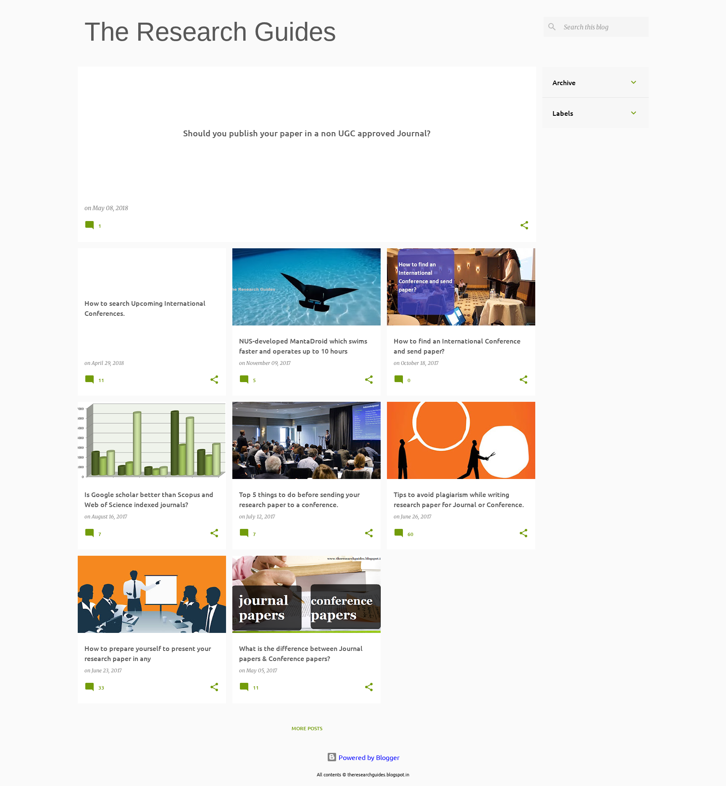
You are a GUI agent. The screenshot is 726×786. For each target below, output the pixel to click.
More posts (307, 728)
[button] (524, 226)
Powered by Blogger (368, 757)
